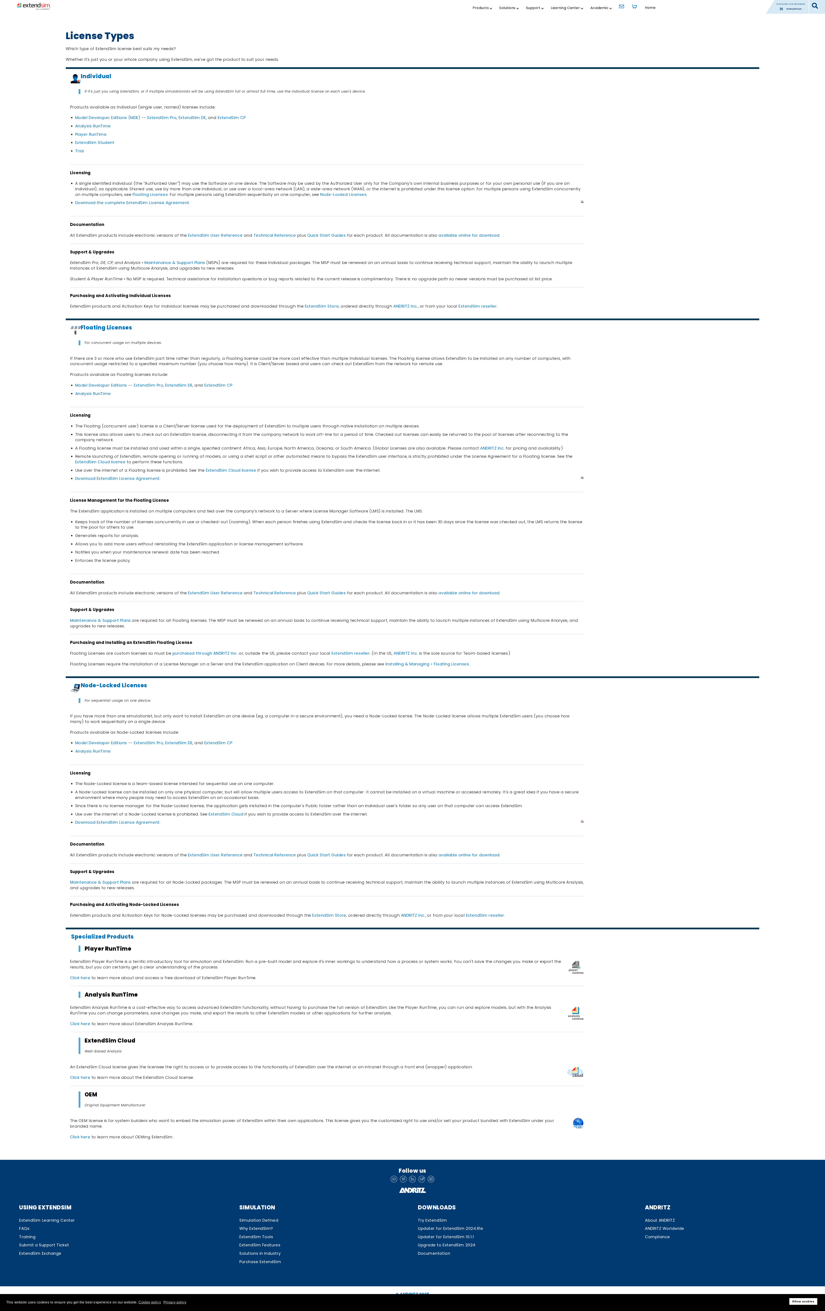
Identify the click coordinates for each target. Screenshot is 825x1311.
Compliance (657, 1236)
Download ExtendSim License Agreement (117, 478)
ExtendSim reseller (477, 306)
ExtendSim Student (94, 142)
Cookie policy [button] (150, 1302)
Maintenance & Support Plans (174, 262)
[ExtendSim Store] (633, 5)
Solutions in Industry (260, 1253)
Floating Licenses (150, 194)
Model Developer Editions (101, 385)
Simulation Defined (258, 1220)
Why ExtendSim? (256, 1228)
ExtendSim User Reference (215, 235)
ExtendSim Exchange (40, 1253)
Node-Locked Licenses (343, 194)
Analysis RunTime (93, 126)
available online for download (468, 235)
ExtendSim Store (322, 306)
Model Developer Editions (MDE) (108, 117)
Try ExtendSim (432, 1220)
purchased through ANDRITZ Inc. (205, 653)
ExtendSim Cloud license (100, 462)
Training (27, 1236)
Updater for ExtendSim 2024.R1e (450, 1228)
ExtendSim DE (192, 117)
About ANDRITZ (660, 1220)
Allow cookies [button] (803, 1301)
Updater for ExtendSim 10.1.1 (446, 1236)
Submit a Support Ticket (44, 1245)
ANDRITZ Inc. (405, 306)
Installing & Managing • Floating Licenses (427, 664)
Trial (79, 151)
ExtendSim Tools (256, 1236)
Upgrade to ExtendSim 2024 (446, 1245)
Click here (80, 977)
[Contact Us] (620, 5)
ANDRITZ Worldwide (664, 1228)
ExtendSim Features (259, 1245)
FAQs (24, 1228)
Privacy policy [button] (174, 1302)
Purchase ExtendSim (260, 1261)
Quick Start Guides (326, 235)
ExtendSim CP (232, 117)
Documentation (434, 1253)
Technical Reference (275, 235)
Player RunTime (91, 134)
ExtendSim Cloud (226, 814)
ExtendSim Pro (162, 117)
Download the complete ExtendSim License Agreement (132, 202)
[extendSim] (34, 6)
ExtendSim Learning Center (47, 1220)
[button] (815, 6)
